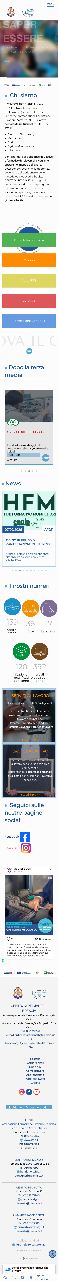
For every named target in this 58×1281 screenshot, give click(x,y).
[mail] (22, 1277)
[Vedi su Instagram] (49, 870)
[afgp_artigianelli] (9, 870)
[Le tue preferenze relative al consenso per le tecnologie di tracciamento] (3, 961)
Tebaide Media (32, 1258)
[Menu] (50, 5)
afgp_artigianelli (22, 869)
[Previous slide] (4, 912)
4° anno (29, 260)
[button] (22, 471)
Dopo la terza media (29, 240)
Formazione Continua (29, 321)
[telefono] (14, 1277)
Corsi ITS (29, 300)
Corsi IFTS (29, 280)
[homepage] (5, 1277)
